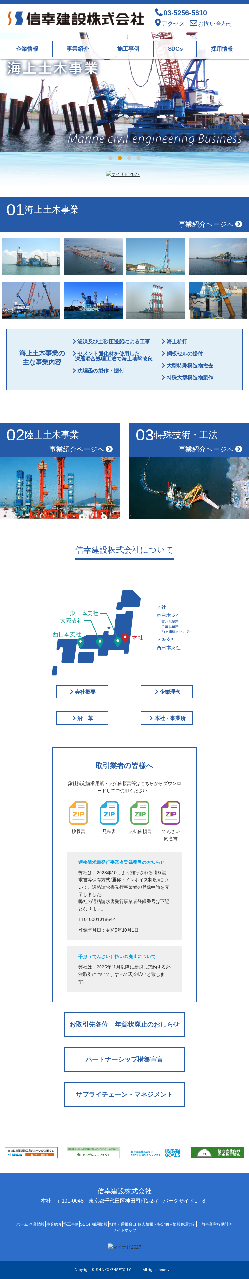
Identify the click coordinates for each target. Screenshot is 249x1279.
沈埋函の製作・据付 (100, 370)
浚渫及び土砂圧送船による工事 (113, 341)
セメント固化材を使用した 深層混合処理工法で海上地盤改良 (112, 356)
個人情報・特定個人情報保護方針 (167, 1224)
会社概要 (85, 692)
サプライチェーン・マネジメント (124, 1094)
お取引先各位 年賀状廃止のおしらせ (124, 1024)
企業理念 (170, 692)
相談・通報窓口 (122, 1224)
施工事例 (128, 49)
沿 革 (85, 718)
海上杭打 (177, 341)
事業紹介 (78, 49)
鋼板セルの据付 (185, 353)
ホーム (22, 1224)
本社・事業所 (170, 718)
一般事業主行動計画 (214, 1224)
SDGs (175, 49)
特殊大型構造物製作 (190, 377)
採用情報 (222, 49)
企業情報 (27, 49)
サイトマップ (124, 1230)
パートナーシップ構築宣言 (124, 1059)
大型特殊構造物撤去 (190, 365)
